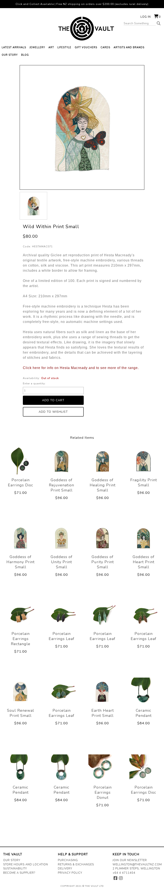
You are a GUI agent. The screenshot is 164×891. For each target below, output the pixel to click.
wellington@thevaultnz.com (137, 864)
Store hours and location (25, 864)
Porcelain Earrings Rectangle (20, 638)
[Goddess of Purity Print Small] (102, 537)
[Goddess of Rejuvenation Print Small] (61, 461)
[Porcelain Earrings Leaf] (61, 614)
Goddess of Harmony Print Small (20, 562)
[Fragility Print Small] (143, 461)
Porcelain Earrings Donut (103, 792)
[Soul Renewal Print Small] (20, 691)
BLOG (25, 55)
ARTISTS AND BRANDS (129, 47)
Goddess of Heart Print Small (143, 562)
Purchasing (68, 860)
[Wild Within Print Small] (33, 205)
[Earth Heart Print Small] (102, 691)
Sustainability (15, 869)
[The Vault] (82, 29)
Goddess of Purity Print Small (102, 562)
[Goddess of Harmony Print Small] (20, 537)
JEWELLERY (37, 47)
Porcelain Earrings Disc (20, 482)
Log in (146, 17)
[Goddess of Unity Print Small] (61, 537)
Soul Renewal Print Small (20, 713)
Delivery (65, 869)
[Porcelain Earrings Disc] (20, 461)
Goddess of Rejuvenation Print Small (61, 485)
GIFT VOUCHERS (86, 47)
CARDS (105, 47)
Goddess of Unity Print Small (61, 562)
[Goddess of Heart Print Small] (143, 537)
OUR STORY (10, 55)
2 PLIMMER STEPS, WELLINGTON (136, 869)
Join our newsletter (130, 860)
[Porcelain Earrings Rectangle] (20, 614)
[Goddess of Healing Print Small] (102, 461)
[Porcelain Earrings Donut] (102, 768)
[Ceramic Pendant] (143, 691)
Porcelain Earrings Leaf (61, 636)
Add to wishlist (53, 412)
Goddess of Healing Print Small (103, 485)
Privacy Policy (70, 873)
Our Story (11, 860)
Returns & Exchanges (76, 864)
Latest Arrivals (14, 47)
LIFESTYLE (64, 47)
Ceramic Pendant (144, 713)
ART (51, 47)
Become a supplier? (19, 873)
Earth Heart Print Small (102, 713)
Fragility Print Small (143, 482)
